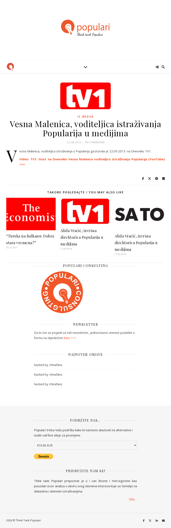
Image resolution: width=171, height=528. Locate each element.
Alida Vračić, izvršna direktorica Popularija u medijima (81, 237)
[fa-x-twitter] (150, 521)
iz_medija (85, 116)
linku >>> (70, 338)
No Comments (94, 142)
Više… (133, 499)
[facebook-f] (144, 521)
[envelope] (163, 521)
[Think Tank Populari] (85, 28)
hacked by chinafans (48, 365)
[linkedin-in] (157, 521)
